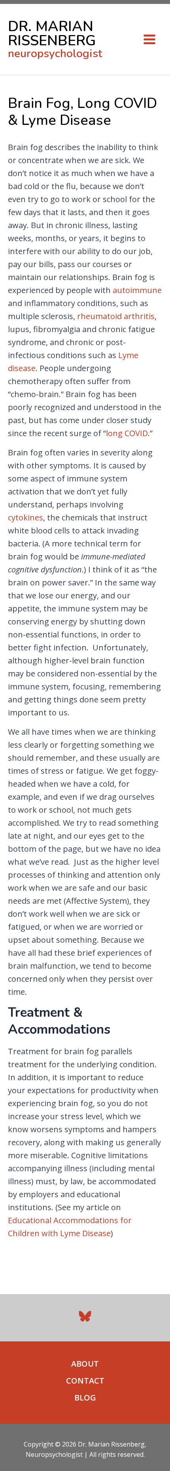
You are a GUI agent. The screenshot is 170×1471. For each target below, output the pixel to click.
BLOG (85, 1397)
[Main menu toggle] (149, 39)
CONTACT (85, 1380)
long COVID (127, 433)
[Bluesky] (85, 1316)
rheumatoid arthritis (116, 316)
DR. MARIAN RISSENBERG (52, 33)
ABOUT (85, 1363)
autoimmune (137, 290)
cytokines (25, 517)
